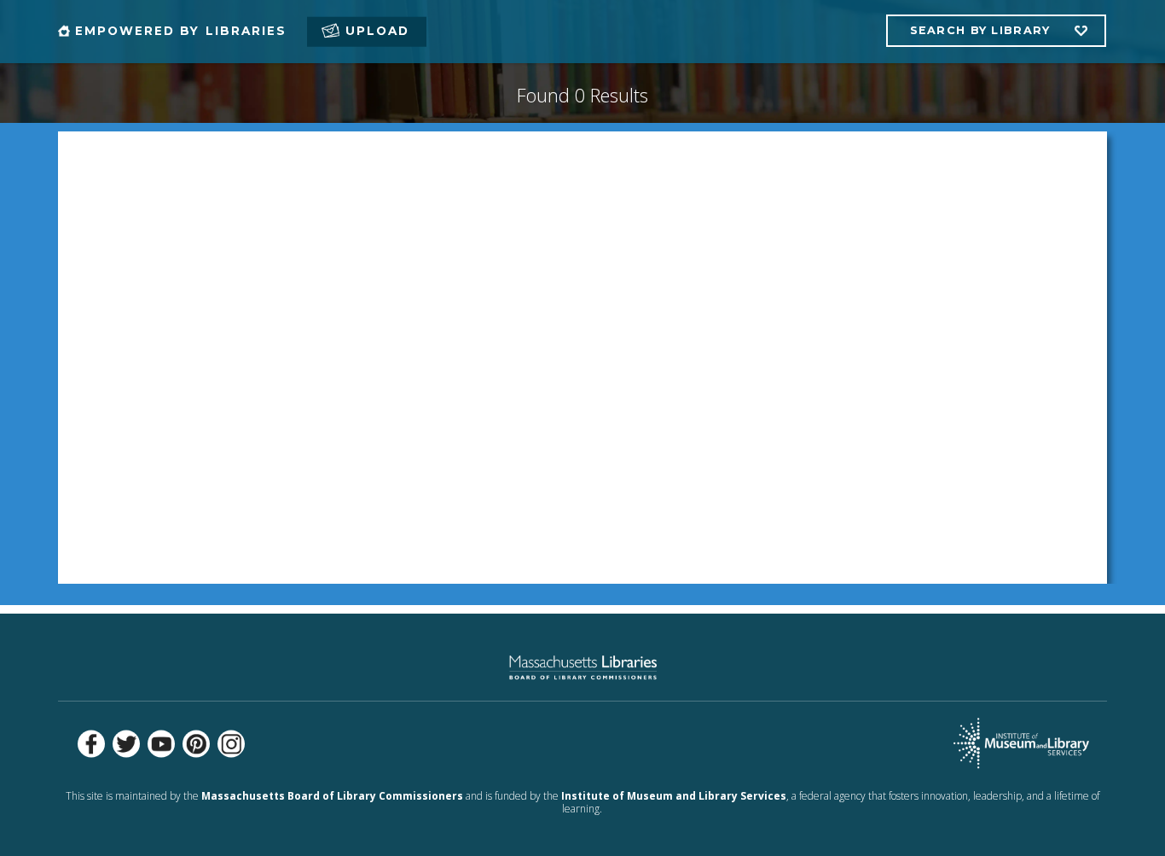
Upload (377, 31)
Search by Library (980, 30)
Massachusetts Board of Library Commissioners (332, 796)
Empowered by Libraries (181, 31)
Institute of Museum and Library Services (673, 796)
